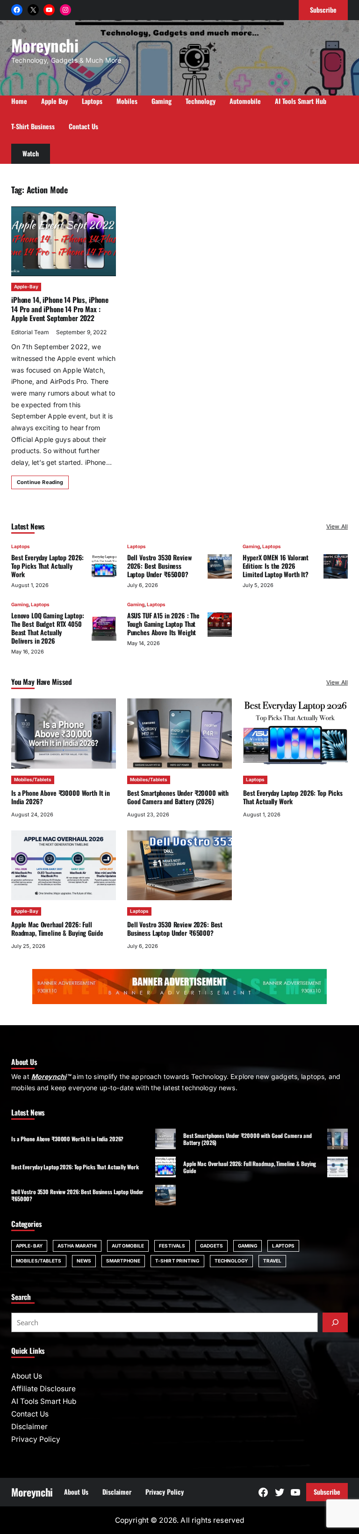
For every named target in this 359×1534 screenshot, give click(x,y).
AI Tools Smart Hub (43, 1401)
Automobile (128, 1245)
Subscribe (327, 1492)
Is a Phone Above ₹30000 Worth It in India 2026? (60, 797)
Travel (272, 1260)
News (84, 1260)
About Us (26, 1376)
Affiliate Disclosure (43, 1388)
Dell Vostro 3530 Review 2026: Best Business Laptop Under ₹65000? (159, 565)
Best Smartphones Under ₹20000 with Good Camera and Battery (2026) (178, 797)
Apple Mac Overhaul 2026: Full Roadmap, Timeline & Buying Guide (57, 928)
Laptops (20, 546)
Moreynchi (44, 45)
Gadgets (211, 1245)
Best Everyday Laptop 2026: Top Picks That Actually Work (47, 565)
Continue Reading (40, 482)
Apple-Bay (26, 286)
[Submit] (335, 1322)
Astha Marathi (77, 1245)
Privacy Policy (35, 1439)
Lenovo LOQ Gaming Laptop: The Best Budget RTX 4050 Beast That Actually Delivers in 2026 (47, 628)
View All (337, 526)
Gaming (251, 546)
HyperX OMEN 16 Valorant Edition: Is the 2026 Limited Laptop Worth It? (276, 565)
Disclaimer (29, 1426)
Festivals (172, 1245)
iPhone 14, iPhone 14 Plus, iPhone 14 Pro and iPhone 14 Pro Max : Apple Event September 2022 (59, 308)
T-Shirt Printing (177, 1260)
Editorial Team (30, 332)
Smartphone (123, 1260)
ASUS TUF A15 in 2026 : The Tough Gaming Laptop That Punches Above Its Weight (163, 623)
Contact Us (30, 1413)
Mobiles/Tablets (32, 779)
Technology (231, 1260)
